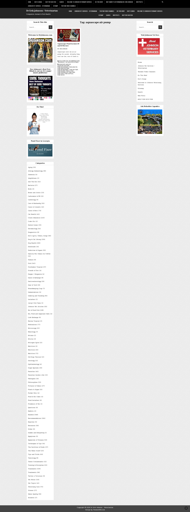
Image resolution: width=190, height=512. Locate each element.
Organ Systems (33, 368)
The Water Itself (34, 451)
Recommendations (74, 61)
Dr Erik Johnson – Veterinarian (42, 10)
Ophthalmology (33, 364)
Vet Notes (31, 480)
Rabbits (31, 411)
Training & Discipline (36, 465)
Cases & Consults (34, 207)
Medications (32, 325)
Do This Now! (99, 2)
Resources (61, 62)
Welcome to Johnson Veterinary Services (79, 2)
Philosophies (33, 382)
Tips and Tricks (33, 454)
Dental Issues (33, 225)
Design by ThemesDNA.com (95, 510)
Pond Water (61, 75)
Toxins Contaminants (35, 462)
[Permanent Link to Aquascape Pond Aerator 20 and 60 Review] (68, 35)
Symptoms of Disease (36, 440)
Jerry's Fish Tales (34, 303)
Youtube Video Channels (68, 6)
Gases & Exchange (34, 278)
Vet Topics (32, 483)
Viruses (30, 490)
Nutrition (31, 346)
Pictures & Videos (34, 386)
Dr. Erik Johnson (62, 48)
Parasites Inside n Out (36, 375)
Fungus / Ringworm (35, 274)
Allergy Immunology (35, 171)
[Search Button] (162, 2)
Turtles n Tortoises (35, 476)
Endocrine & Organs (35, 250)
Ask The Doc (32, 182)
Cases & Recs (33, 211)
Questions (31, 408)
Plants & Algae (33, 389)
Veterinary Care (34, 487)
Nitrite (30, 339)
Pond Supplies (69, 73)
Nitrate (30, 335)
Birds (30, 189)
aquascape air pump (63, 65)
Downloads (32, 247)
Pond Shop (60, 73)
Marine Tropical (34, 321)
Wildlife (31, 498)
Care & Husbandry (34, 203)
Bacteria (31, 185)
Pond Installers (33, 400)
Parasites (31, 371)
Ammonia (31, 175)
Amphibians (32, 178)
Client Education (34, 218)
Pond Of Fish (69, 71)
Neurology (31, 332)
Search (61, 2)
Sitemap (55, 6)
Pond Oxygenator (62, 72)
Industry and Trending (36, 296)
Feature (30, 260)
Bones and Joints (34, 193)
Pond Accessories (62, 67)
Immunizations (33, 292)
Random (31, 415)
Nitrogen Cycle (33, 343)
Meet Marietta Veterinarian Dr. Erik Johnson (119, 2)
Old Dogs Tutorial (34, 357)
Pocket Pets (32, 393)
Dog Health (32, 243)
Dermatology (32, 229)
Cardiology (32, 200)
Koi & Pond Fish (63, 61)
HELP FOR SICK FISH (50, 2)
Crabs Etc (31, 221)
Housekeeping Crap (35, 288)
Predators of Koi (34, 404)
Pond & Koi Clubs (34, 397)
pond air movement (63, 69)
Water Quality (33, 494)
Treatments (32, 469)
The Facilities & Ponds (72, 62)
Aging (30, 167)
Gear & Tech (32, 285)
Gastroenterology (34, 281)
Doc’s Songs (38, 2)
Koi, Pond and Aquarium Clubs (39, 314)
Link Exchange (33, 317)
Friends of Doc (33, 270)
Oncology (31, 361)
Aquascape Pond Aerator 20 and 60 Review (68, 45)
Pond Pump (72, 72)
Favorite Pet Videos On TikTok (39, 254)
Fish (29, 263)
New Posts (139, 2)
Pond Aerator (73, 67)
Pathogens (32, 379)
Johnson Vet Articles (36, 307)
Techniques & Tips (35, 444)
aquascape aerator (65, 64)
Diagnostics (32, 232)
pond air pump (73, 69)
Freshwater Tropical (35, 267)
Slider (30, 429)
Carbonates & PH (34, 196)
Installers (31, 299)
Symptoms (31, 436)
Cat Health (32, 214)
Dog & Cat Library (34, 239)
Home (29, 2)
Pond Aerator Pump (63, 68)
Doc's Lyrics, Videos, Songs (38, 236)
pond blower (61, 71)
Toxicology (32, 458)
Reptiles (31, 422)
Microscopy (32, 328)
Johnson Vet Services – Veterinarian (39, 6)
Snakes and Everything (36, 433)
